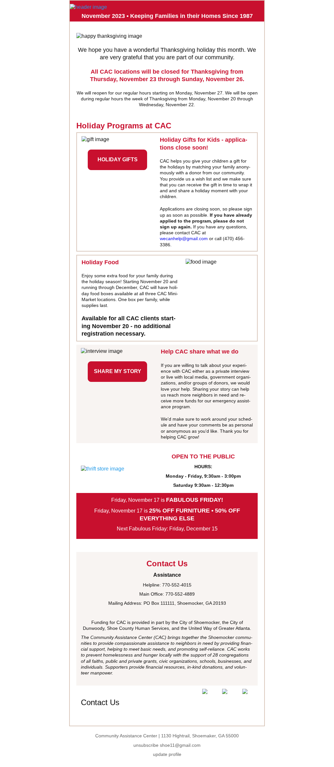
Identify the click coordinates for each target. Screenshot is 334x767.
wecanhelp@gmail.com (184, 238)
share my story (117, 371)
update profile (167, 754)
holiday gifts (118, 159)
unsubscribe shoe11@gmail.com (167, 745)
